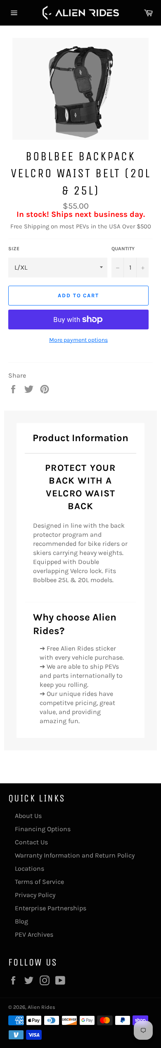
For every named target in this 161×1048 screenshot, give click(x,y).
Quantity (123, 248)
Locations (29, 868)
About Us (28, 816)
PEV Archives (34, 934)
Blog (21, 921)
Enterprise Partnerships (50, 908)
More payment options (78, 339)
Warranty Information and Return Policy (75, 855)
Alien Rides (41, 1007)
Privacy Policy (35, 895)
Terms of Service (39, 882)
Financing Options (43, 829)
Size (13, 248)
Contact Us (31, 842)
